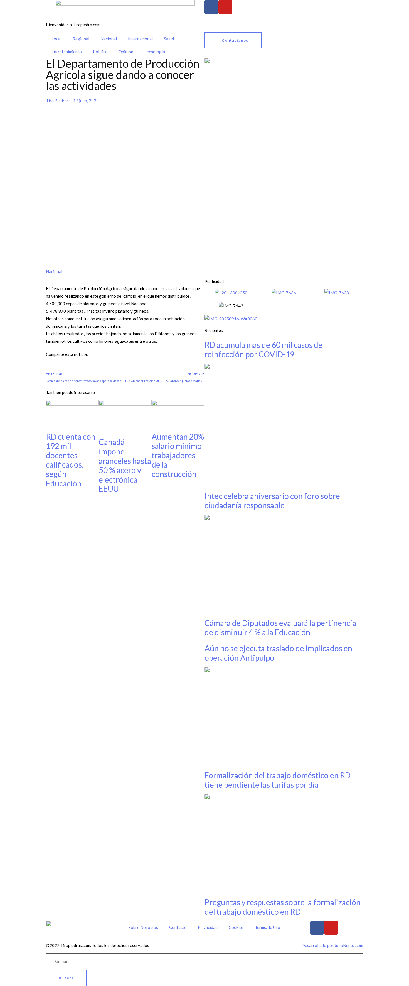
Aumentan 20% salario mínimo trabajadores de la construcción (178, 455)
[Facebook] (211, 7)
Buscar (66, 978)
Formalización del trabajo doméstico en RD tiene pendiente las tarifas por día (277, 779)
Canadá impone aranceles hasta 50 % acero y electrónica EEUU (125, 465)
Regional (81, 38)
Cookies (236, 927)
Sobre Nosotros (143, 927)
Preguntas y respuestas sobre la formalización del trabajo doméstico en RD (282, 906)
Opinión (126, 51)
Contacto (178, 927)
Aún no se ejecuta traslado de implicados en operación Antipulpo (278, 653)
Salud (169, 38)
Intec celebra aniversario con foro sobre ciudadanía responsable (272, 500)
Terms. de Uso (267, 927)
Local (56, 38)
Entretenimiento (66, 51)
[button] (47, 366)
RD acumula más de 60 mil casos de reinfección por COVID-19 (263, 349)
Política (100, 51)
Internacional (140, 38)
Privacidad (208, 927)
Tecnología (154, 51)
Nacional (108, 38)
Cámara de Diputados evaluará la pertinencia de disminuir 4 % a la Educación (280, 627)
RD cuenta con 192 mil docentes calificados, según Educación (70, 460)
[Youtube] (225, 7)
